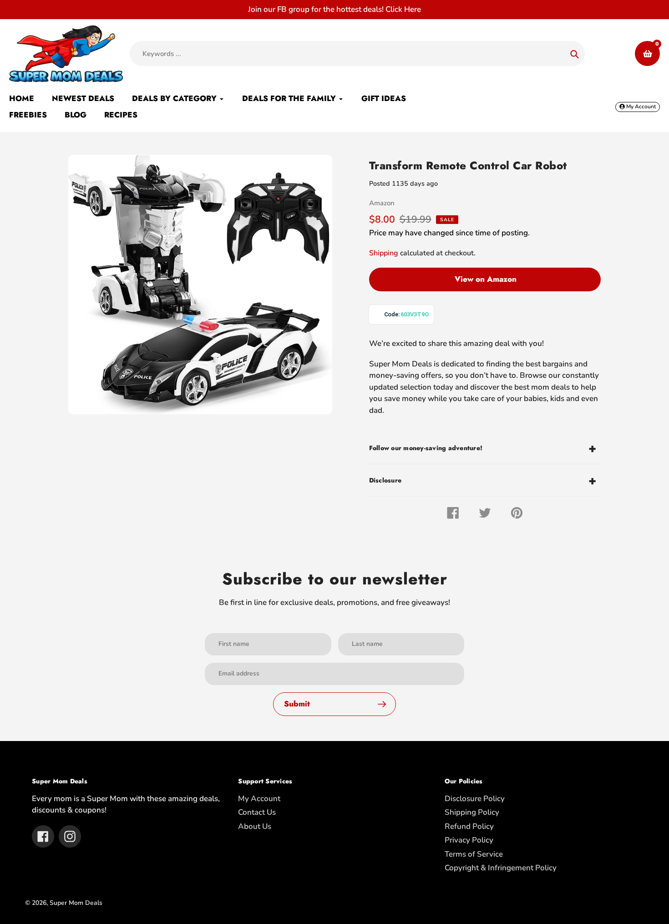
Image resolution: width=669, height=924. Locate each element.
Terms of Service (474, 854)
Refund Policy (469, 826)
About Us (254, 826)
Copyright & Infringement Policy (501, 868)
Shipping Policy (472, 812)
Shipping (383, 253)
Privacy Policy (469, 840)
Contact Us (257, 812)
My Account (259, 798)
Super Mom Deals (76, 903)
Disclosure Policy (475, 798)
